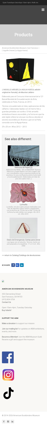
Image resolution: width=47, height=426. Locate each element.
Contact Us (6, 302)
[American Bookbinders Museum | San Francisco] (16, 14)
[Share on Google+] (17, 265)
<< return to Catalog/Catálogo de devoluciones (21, 255)
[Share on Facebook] (13, 265)
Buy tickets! (6, 310)
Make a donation (9, 323)
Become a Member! (10, 337)
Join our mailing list (10, 329)
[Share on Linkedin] (22, 265)
